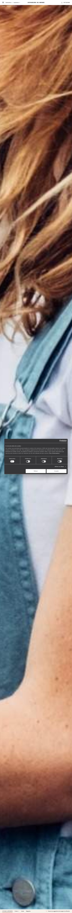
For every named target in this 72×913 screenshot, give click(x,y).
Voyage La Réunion (7, 911)
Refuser (36, 471)
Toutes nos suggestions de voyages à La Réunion (59, 911)
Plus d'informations (54, 453)
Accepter (56, 471)
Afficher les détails (59, 466)
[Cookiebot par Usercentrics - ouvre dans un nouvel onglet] (60, 441)
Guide (22, 911)
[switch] (28, 461)
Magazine (28, 911)
